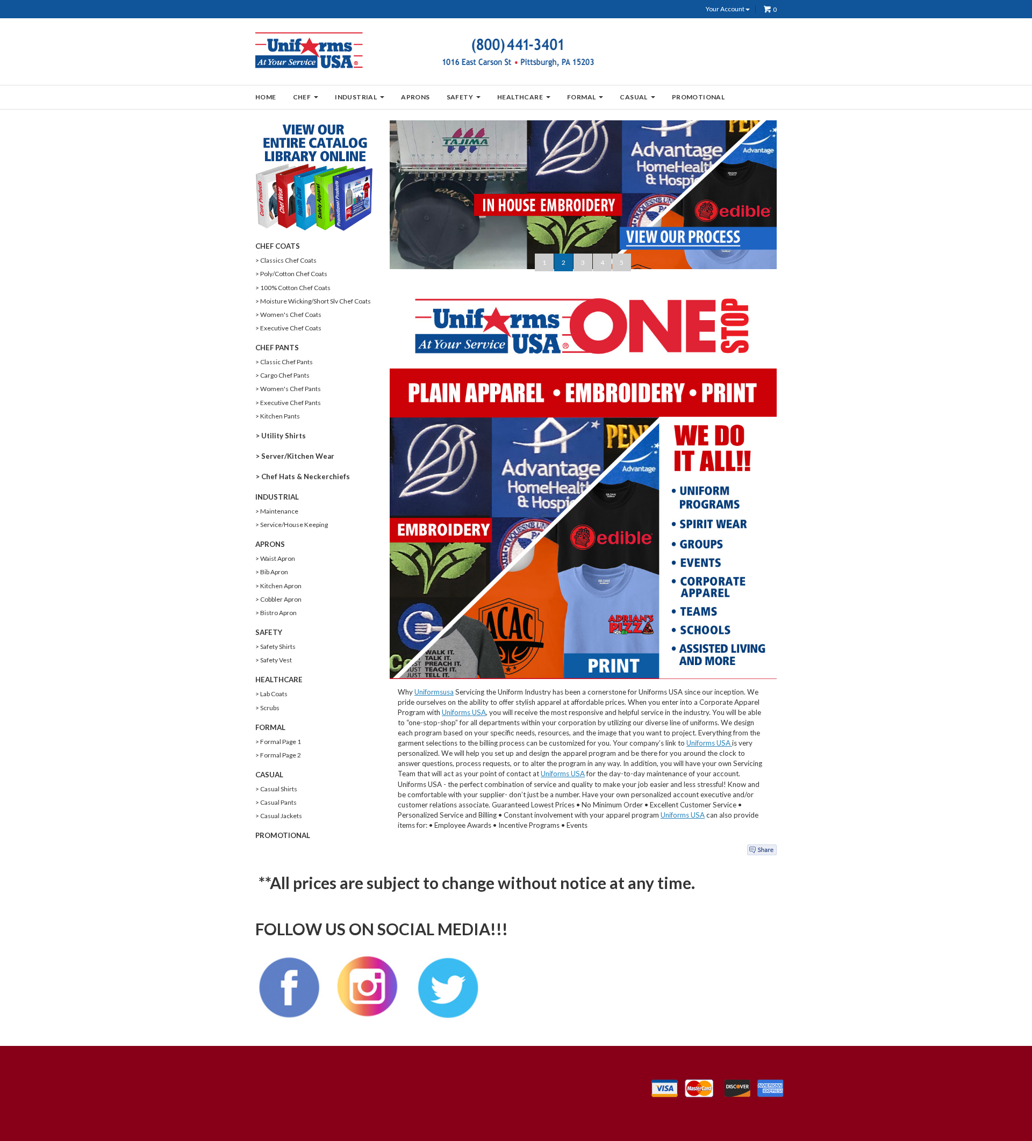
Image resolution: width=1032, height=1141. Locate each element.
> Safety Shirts (275, 646)
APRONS (415, 97)
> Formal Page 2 (278, 755)
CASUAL (633, 97)
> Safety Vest (273, 660)
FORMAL (581, 97)
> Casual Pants (276, 802)
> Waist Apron (275, 558)
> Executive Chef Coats (288, 328)
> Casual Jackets (278, 816)
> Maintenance (276, 511)
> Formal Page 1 (278, 742)
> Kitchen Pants (277, 416)
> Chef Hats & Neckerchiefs (302, 476)
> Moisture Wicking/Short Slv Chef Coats (313, 301)
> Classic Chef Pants (284, 362)
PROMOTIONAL (698, 97)
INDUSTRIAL (356, 97)
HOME (265, 97)
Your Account (726, 9)
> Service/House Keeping (291, 525)
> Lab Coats (271, 694)
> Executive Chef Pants (288, 403)
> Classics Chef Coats (286, 260)
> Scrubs (267, 708)
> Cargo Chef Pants (282, 375)
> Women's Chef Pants (288, 389)
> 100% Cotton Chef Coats (293, 288)
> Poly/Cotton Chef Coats (291, 274)
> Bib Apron (271, 572)
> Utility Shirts (280, 435)
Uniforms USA (464, 712)
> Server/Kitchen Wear (294, 456)
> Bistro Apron (276, 613)
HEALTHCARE (520, 97)
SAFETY (460, 97)
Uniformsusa (434, 692)
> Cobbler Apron (278, 599)
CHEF (302, 97)
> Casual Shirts (276, 789)
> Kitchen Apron (278, 586)
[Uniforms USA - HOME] (309, 50)
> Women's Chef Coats (288, 314)
